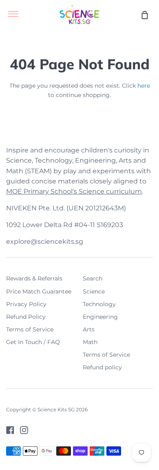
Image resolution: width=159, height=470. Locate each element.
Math (90, 342)
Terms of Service (29, 329)
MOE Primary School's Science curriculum (74, 191)
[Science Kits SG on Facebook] (10, 430)
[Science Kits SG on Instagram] (24, 430)
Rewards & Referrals (34, 278)
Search (92, 278)
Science (94, 291)
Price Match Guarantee (38, 291)
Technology (99, 304)
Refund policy (102, 367)
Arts (89, 329)
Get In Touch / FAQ (33, 342)
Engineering (100, 316)
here (143, 85)
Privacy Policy (26, 304)
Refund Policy (26, 316)
